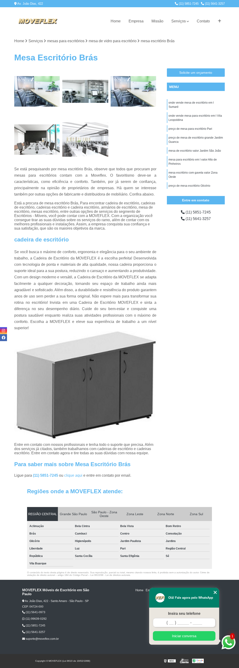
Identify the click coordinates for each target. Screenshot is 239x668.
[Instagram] (3, 330)
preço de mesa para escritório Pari (190, 128)
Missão (157, 21)
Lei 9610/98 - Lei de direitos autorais (110, 575)
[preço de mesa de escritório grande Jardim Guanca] (85, 91)
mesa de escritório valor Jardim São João (195, 150)
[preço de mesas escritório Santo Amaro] (37, 139)
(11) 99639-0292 (36, 618)
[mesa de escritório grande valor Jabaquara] (85, 139)
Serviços (178, 21)
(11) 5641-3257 (214, 3)
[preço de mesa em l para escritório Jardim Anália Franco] (133, 91)
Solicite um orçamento (195, 72)
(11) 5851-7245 (188, 3)
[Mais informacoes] (219, 21)
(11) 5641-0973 (35, 612)
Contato (203, 21)
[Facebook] (3, 337)
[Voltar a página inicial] (37, 21)
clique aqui (73, 475)
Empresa (136, 21)
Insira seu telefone (184, 614)
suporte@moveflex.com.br (42, 638)
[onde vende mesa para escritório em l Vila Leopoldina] (37, 91)
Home (116, 21)
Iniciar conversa (184, 636)
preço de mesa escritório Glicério (189, 185)
